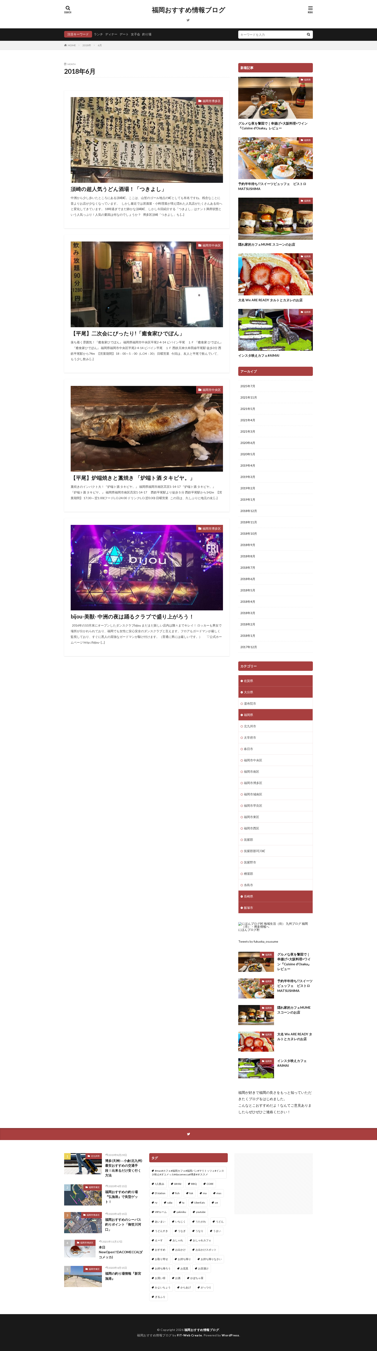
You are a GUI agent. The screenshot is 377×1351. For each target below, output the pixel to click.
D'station (160, 1193)
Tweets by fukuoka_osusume (258, 941)
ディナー (111, 34)
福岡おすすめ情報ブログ (188, 10)
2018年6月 (247, 579)
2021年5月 (247, 409)
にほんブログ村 (249, 929)
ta (183, 1202)
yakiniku (181, 1212)
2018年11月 (248, 522)
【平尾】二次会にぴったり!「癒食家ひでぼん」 (128, 333)
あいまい (160, 1221)
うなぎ (182, 1231)
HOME (72, 45)
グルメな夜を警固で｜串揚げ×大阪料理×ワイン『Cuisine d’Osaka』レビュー (273, 125)
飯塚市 (248, 907)
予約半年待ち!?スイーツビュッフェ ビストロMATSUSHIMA (272, 186)
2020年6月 (247, 443)
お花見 (184, 1268)
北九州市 (250, 726)
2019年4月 (247, 465)
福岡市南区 (251, 771)
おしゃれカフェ (202, 1240)
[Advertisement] (273, 1183)
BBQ (194, 1183)
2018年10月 (248, 533)
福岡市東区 (251, 817)
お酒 (177, 1278)
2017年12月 (248, 647)
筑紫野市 (250, 862)
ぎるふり (160, 1296)
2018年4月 (247, 601)
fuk (191, 1193)
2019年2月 (247, 488)
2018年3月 (247, 613)
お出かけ (180, 1249)
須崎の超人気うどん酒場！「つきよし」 (119, 189)
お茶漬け (203, 1268)
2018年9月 (247, 545)
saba (169, 1202)
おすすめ (160, 1249)
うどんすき (161, 1231)
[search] (308, 35)
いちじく (180, 1221)
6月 (100, 45)
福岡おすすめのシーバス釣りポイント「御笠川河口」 (123, 1224)
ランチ (98, 34)
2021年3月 (247, 431)
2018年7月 (247, 567)
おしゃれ (178, 1240)
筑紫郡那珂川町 (254, 851)
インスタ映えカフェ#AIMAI (258, 355)
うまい (217, 1231)
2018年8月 (247, 556)
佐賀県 (248, 681)
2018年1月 (247, 635)
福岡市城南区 (253, 794)
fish (177, 1193)
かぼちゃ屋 (196, 1278)
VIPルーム (161, 1212)
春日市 (248, 749)
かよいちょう (163, 1287)
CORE (210, 1183)
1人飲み (159, 1183)
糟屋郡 (248, 873)
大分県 (248, 692)
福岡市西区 (251, 828)
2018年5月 (247, 590)
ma (205, 1193)
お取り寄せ (161, 1259)
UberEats (199, 1202)
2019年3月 (247, 477)
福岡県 (307, 79)
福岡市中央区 (211, 245)
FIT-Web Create (189, 1335)
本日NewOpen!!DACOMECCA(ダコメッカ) (121, 1252)
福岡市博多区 (211, 101)
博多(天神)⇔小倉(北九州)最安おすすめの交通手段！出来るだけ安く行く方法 (123, 1168)
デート (124, 34)
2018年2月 (247, 624)
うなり (199, 1231)
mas (218, 1193)
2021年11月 (248, 397)
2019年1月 (247, 499)
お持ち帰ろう (163, 1268)
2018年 (86, 45)
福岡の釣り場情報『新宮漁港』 (123, 1275)
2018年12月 (248, 511)
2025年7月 (247, 386)
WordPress (230, 1335)
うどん (220, 1221)
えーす (159, 1240)
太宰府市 (250, 737)
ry (156, 1202)
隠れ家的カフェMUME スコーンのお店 (266, 244)
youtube (201, 1212)
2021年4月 (247, 420)
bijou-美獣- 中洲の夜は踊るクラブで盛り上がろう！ (132, 616)
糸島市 (248, 885)
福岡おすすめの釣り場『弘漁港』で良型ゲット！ (121, 1197)
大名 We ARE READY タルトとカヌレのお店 (270, 300)
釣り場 (146, 34)
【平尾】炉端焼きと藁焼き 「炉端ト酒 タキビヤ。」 (133, 477)
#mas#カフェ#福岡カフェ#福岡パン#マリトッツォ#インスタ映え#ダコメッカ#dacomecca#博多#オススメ (188, 1172)
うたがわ (200, 1221)
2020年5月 (247, 454)
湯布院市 (250, 703)
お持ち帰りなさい (211, 1259)
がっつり (206, 1287)
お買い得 (160, 1278)
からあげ (185, 1287)
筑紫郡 (248, 839)
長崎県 (248, 896)
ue (216, 1202)
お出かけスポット (205, 1249)
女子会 (135, 34)
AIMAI (177, 1183)
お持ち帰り (184, 1259)
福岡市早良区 (253, 805)
